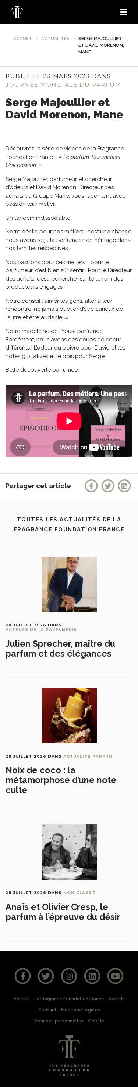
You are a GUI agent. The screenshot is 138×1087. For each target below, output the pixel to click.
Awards (116, 998)
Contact (47, 1010)
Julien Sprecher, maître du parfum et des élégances (60, 649)
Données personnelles (59, 1021)
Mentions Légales (80, 1010)
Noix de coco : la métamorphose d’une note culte (61, 780)
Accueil (22, 38)
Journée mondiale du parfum (63, 84)
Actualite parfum (88, 756)
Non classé (79, 892)
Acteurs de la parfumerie (41, 629)
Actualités (55, 38)
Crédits (96, 1021)
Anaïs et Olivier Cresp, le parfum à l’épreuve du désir (63, 912)
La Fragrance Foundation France (69, 998)
